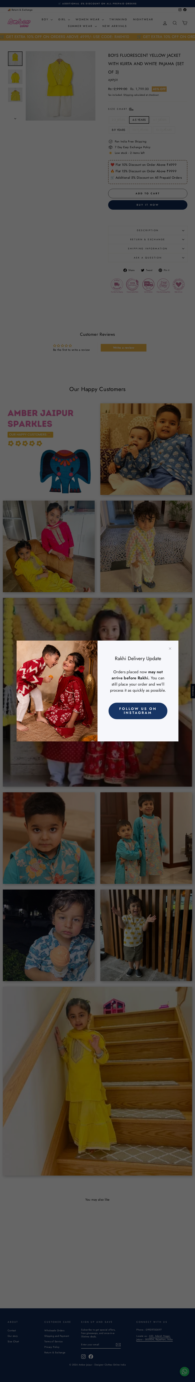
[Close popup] (170, 648)
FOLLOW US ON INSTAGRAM (138, 710)
